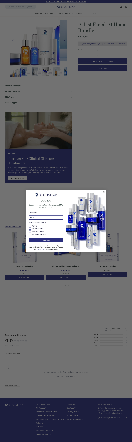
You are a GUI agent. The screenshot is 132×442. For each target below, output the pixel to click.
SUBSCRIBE (46, 240)
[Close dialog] (104, 192)
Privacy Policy (42, 249)
